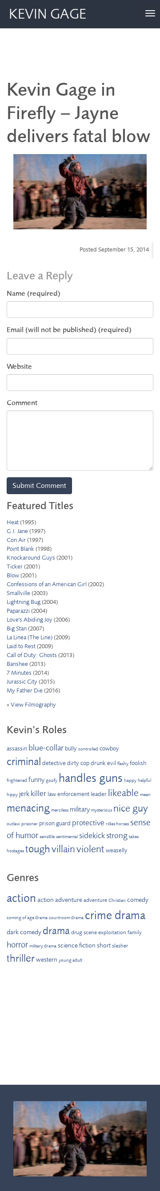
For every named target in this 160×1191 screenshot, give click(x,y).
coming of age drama (27, 917)
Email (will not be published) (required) (69, 329)
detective (54, 763)
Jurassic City (22, 681)
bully (71, 748)
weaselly (117, 850)
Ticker (15, 566)
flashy (122, 763)
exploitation (112, 932)
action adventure (59, 900)
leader (99, 794)
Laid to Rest (21, 646)
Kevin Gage (47, 14)
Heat (13, 522)
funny (36, 780)
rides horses (117, 824)
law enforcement (68, 794)
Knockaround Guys (31, 557)
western (46, 959)
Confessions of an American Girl (47, 584)
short (104, 945)
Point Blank (20, 548)
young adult (70, 960)
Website (19, 366)
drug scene (84, 932)
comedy (137, 900)
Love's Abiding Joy (29, 619)
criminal (24, 761)
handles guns (91, 778)
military (80, 809)
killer (38, 793)
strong (117, 835)
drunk (98, 763)
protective (88, 822)
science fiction (77, 945)
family (135, 932)
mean (145, 794)
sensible (47, 836)
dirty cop (78, 763)
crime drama (115, 915)
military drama (42, 946)
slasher (120, 946)
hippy (12, 794)
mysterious (101, 810)
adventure (95, 900)
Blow (13, 575)
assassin (17, 748)
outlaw (13, 824)
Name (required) (33, 293)
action (21, 898)
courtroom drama (66, 917)
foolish (138, 763)
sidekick (92, 835)
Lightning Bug (23, 602)
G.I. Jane (17, 531)
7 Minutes (19, 672)
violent (90, 849)
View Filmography (33, 704)
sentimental (67, 836)
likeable (123, 793)
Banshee (17, 664)
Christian (117, 900)
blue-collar (46, 748)
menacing (28, 808)
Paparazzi (18, 610)
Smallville (18, 593)
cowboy (109, 748)
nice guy (130, 808)
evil (111, 763)
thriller (21, 958)
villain (63, 849)
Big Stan (17, 628)
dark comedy (24, 932)
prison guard (55, 823)
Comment (22, 402)
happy (130, 780)
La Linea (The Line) (29, 637)
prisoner (29, 824)
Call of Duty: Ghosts (32, 655)
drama (56, 931)
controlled (88, 749)
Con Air (16, 540)
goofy (51, 780)
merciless (59, 810)
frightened (17, 780)
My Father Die (25, 690)
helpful (144, 780)
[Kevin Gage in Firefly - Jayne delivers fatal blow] (80, 192)
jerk (24, 794)
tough (37, 849)
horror (17, 945)
